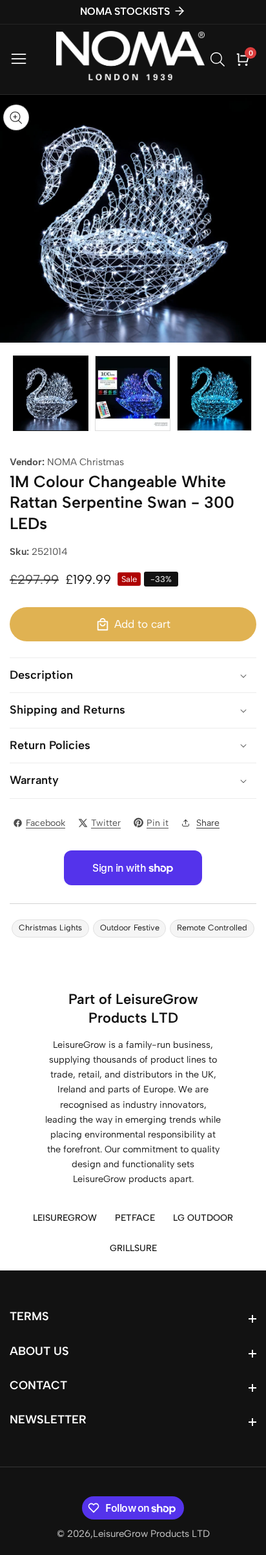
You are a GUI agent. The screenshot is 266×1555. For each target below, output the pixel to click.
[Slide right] (246, 393)
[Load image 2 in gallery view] (132, 393)
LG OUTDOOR (203, 1217)
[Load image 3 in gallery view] (214, 393)
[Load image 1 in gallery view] (50, 393)
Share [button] (208, 823)
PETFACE (135, 1217)
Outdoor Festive (129, 927)
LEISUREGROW (65, 1217)
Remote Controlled (212, 927)
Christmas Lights (50, 927)
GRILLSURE (133, 1248)
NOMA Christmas (85, 462)
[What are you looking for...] (219, 59)
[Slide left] (19, 393)
